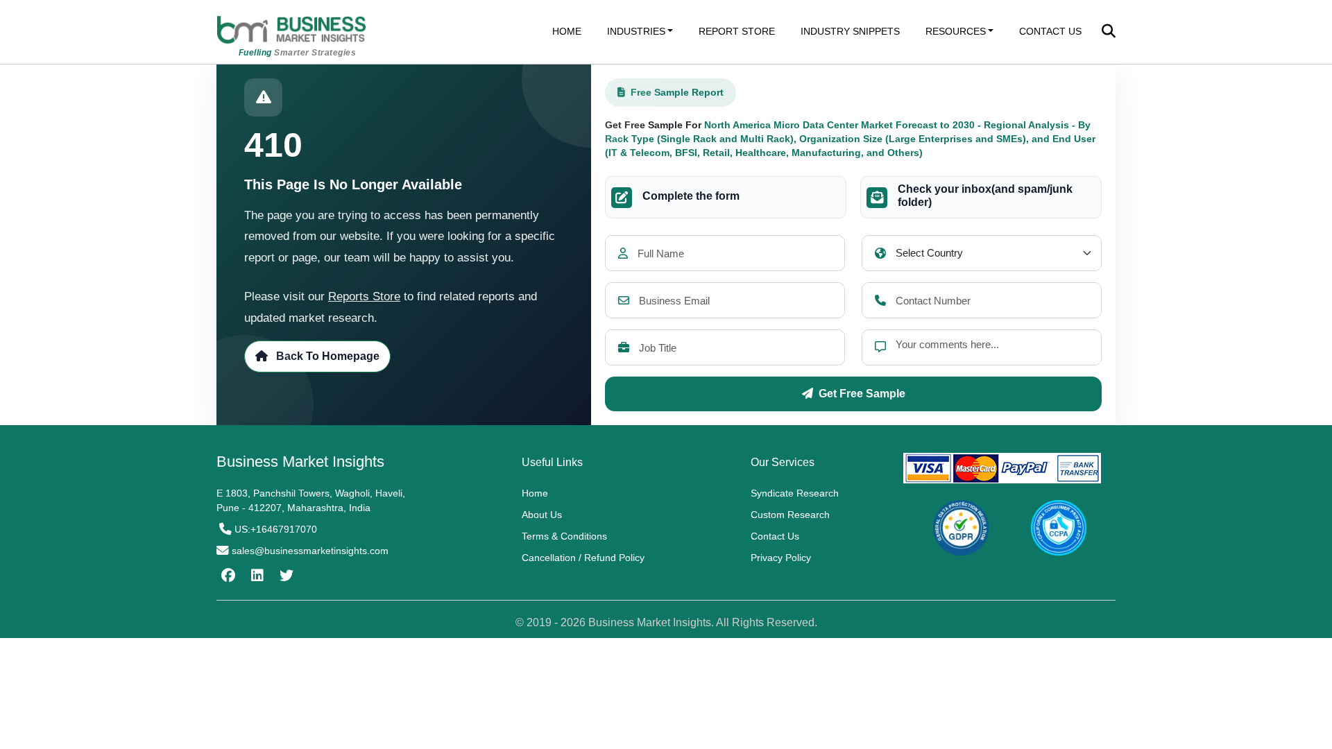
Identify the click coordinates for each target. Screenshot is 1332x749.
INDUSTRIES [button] (636, 31)
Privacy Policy (781, 557)
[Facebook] (226, 575)
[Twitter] (285, 575)
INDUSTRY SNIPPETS (850, 31)
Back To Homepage (326, 356)
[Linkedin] (255, 575)
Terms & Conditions (564, 536)
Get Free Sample (862, 393)
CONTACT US (1050, 31)
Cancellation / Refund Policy (583, 557)
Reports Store (364, 296)
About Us (542, 514)
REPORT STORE (737, 31)
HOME (566, 31)
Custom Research (790, 514)
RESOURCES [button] (955, 31)
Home (535, 493)
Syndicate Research (795, 493)
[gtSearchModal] (1109, 32)
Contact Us (775, 536)
